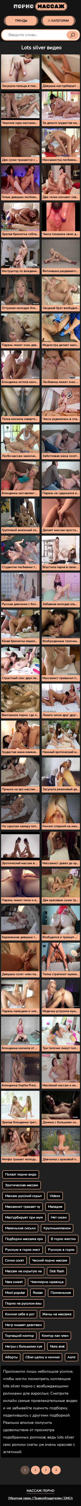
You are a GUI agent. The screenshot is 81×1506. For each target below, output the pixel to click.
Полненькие (61, 1292)
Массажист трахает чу (22, 1206)
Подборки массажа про (24, 1239)
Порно (39, 6)
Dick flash (56, 1271)
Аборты (11, 1357)
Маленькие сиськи (20, 1228)
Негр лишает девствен (23, 1325)
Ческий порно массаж (49, 1260)
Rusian (38, 1292)
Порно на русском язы (23, 1303)
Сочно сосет (14, 1260)
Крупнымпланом (57, 1228)
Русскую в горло (61, 1249)
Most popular (15, 1292)
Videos (55, 1196)
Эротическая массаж (21, 1185)
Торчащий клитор (19, 1335)
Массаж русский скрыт (23, 1196)
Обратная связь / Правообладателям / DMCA (40, 1498)
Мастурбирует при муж (24, 1217)
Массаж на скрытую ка (23, 1271)
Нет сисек (59, 1217)
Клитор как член (55, 1335)
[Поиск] (73, 35)
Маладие (55, 1206)
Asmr (71, 1357)
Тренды (21, 21)
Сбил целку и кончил (42, 1357)
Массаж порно (40, 1491)
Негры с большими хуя (23, 1346)
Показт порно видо (21, 1174)
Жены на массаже (56, 1314)
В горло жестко (63, 1239)
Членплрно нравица (47, 1282)
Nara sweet (14, 1282)
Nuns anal (57, 1346)
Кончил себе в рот (20, 1314)
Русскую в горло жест (22, 1249)
